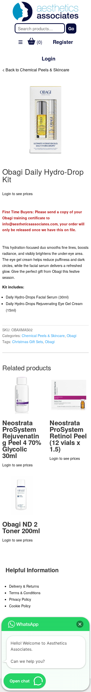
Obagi (71, 335)
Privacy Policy (20, 599)
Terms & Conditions (24, 592)
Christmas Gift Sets (27, 341)
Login (48, 58)
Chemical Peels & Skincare (43, 335)
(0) (38, 42)
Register (63, 41)
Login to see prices (17, 193)
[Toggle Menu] (7, 71)
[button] (79, 624)
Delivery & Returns (24, 586)
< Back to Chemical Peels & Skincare (35, 70)
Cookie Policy (20, 605)
